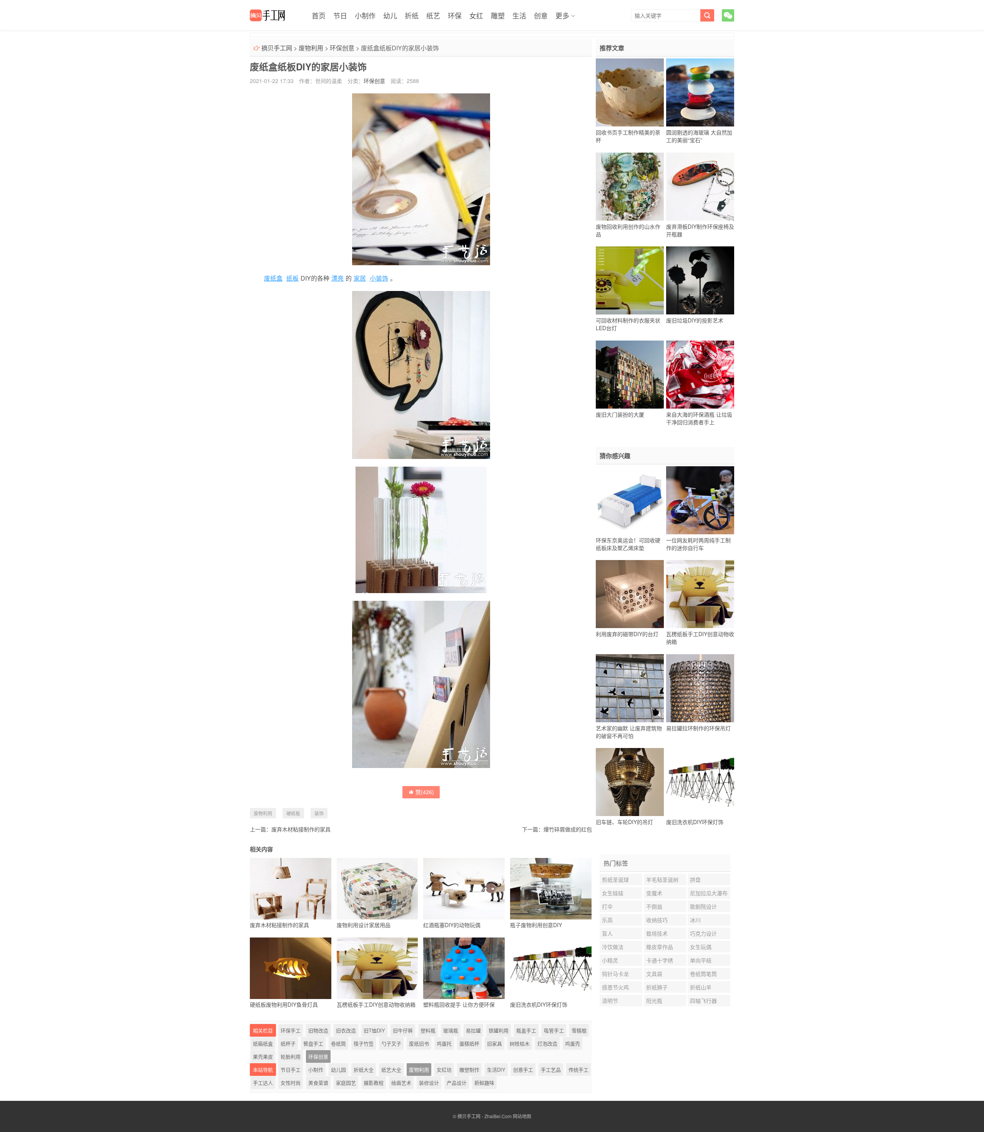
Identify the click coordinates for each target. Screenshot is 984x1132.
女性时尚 (291, 1082)
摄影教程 (374, 1082)
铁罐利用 (499, 1030)
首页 (319, 15)
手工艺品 (551, 1069)
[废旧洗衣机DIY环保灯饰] (700, 782)
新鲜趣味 (484, 1082)
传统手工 (578, 1069)
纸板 (292, 278)
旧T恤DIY (374, 1030)
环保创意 (342, 47)
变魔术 (654, 893)
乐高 (607, 920)
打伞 (607, 906)
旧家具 (494, 1043)
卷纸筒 (338, 1043)
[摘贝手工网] (267, 15)
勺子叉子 (391, 1043)
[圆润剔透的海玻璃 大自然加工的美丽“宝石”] (700, 92)
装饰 (319, 813)
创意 (541, 15)
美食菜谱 (318, 1082)
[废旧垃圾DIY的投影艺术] (700, 280)
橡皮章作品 (659, 947)
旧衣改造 (346, 1030)
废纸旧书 (419, 1043)
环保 (455, 15)
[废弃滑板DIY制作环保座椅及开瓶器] (700, 186)
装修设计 (429, 1082)
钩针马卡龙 (615, 973)
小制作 (365, 15)
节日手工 (291, 1069)
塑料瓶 (428, 1030)
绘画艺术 (401, 1082)
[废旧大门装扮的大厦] (630, 374)
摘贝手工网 (276, 47)
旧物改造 (318, 1030)
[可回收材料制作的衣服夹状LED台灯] (630, 280)
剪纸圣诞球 (615, 879)
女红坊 (444, 1069)
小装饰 (379, 278)
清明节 (610, 1000)
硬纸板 (293, 813)
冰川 (695, 920)
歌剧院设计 (703, 906)
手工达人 (263, 1082)
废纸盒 (273, 278)
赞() (425, 792)
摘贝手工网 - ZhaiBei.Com (484, 1116)
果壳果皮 (263, 1056)
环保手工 (291, 1030)
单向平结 (700, 960)
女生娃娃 (612, 893)
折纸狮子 (657, 987)
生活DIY (496, 1069)
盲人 (607, 933)
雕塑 (498, 15)
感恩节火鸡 (615, 987)
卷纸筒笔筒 (703, 973)
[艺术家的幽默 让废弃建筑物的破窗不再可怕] (630, 688)
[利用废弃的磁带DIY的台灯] (630, 594)
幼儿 (390, 15)
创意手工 (523, 1069)
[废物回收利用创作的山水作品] (630, 186)
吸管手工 (554, 1030)
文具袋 (654, 973)
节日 (340, 15)
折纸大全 (364, 1069)
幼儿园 (338, 1069)
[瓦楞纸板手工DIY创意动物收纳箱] (700, 594)
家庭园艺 (346, 1082)
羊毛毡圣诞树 (662, 879)
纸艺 (433, 15)
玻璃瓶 (450, 1030)
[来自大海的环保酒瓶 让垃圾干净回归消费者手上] (700, 374)
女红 (476, 15)
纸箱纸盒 (263, 1043)
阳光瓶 (654, 1000)
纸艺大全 (391, 1069)
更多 (562, 15)
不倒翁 (654, 906)
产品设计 (457, 1082)
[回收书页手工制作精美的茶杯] (630, 92)
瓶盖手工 (526, 1030)
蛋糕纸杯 (469, 1043)
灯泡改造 (547, 1043)
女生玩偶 (700, 947)
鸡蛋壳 (572, 1043)
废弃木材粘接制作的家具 (301, 829)
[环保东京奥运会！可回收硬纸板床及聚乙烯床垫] (630, 500)
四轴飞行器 (703, 1000)
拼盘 (695, 879)
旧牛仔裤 (403, 1030)
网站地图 (522, 1116)
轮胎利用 (291, 1056)
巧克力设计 (703, 933)
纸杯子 (288, 1043)
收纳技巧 (657, 920)
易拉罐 (473, 1030)
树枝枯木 (520, 1043)
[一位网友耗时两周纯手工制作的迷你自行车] (700, 500)
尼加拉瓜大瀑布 (709, 893)
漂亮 (337, 278)
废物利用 (311, 47)
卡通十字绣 (659, 960)
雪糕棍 (579, 1030)
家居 (360, 278)
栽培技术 (657, 933)
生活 (519, 15)
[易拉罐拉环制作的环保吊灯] (700, 688)
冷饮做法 (612, 947)
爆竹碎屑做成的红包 (568, 829)
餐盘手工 (313, 1043)
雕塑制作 (469, 1069)
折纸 (412, 15)
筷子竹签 (364, 1043)
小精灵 (610, 960)
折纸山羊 (700, 987)
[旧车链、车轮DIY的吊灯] (630, 782)
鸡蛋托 (444, 1043)
